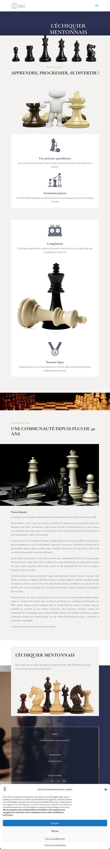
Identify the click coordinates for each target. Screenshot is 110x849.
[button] (105, 789)
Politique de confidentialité (55, 845)
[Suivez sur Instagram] (58, 781)
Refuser (55, 831)
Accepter (55, 823)
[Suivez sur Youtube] (64, 781)
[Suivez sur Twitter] (52, 781)
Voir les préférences (55, 838)
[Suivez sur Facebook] (46, 781)
